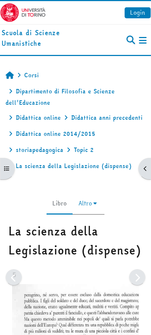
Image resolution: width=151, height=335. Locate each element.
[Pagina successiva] (137, 277)
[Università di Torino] (23, 11)
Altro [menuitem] (85, 203)
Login (137, 12)
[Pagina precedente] (13, 277)
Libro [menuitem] (59, 203)
